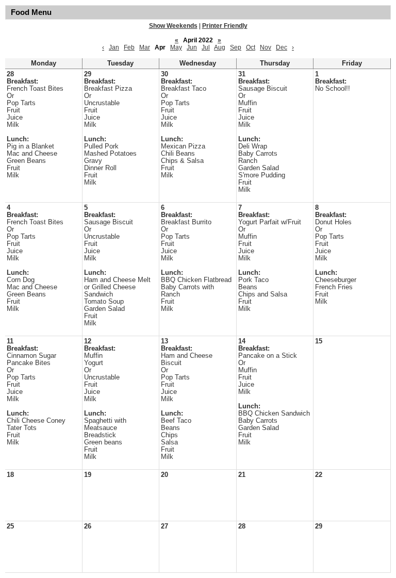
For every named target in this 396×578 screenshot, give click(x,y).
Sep (235, 47)
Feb (129, 47)
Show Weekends (173, 25)
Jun (192, 47)
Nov (265, 47)
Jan (114, 47)
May (176, 47)
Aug (219, 47)
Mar (144, 47)
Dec (281, 47)
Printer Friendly (225, 25)
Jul (206, 47)
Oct (250, 47)
